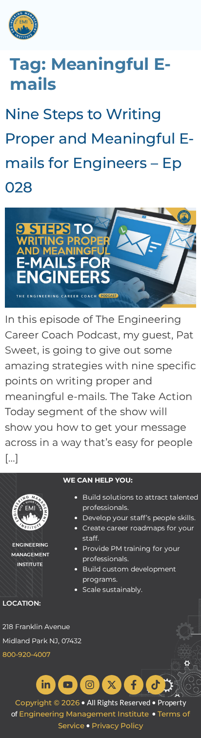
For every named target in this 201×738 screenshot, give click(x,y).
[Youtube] (68, 685)
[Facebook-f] (133, 685)
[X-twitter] (111, 685)
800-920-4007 (26, 654)
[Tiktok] (155, 685)
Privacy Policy (117, 725)
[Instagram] (90, 685)
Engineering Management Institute (84, 713)
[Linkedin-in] (46, 685)
